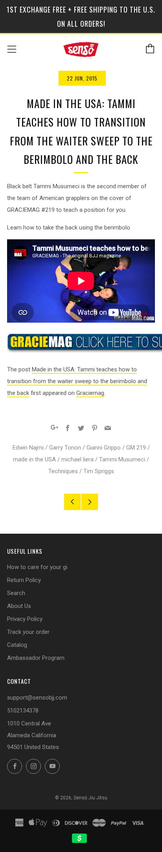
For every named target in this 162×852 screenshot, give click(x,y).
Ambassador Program (35, 657)
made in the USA (34, 459)
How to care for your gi (37, 567)
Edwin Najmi (28, 447)
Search (16, 593)
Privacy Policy (24, 618)
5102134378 (23, 710)
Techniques (63, 471)
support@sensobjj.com (37, 697)
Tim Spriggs (98, 471)
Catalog (17, 644)
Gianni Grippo (104, 447)
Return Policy (24, 580)
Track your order (28, 631)
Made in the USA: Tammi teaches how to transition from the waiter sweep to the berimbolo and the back (77, 381)
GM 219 (136, 447)
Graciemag (90, 393)
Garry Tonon (65, 447)
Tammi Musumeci (122, 459)
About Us (19, 606)
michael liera (77, 459)
